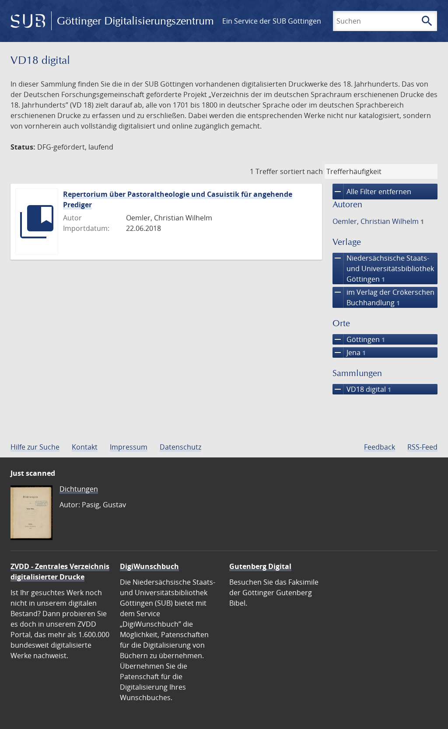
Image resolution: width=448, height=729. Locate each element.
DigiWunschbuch (149, 566)
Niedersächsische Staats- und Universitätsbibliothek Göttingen (383, 268)
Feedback (379, 447)
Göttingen (358, 339)
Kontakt (85, 447)
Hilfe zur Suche (35, 447)
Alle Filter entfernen (371, 191)
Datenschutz (180, 447)
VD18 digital (361, 389)
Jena (349, 352)
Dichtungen (79, 489)
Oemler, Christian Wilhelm (378, 221)
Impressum (128, 447)
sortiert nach (301, 171)
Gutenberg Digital (260, 566)
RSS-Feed (422, 447)
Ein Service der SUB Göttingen (271, 21)
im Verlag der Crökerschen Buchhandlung (383, 297)
